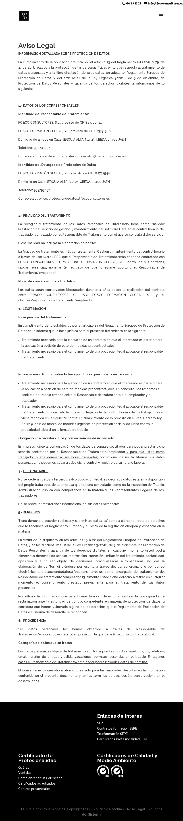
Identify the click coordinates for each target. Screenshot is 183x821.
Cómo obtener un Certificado (40, 778)
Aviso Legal (136, 809)
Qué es (23, 767)
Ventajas (24, 772)
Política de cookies (109, 809)
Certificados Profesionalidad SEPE (122, 739)
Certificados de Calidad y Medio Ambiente (127, 758)
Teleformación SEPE (112, 734)
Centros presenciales (34, 789)
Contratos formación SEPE (117, 728)
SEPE (101, 723)
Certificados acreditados (36, 783)
